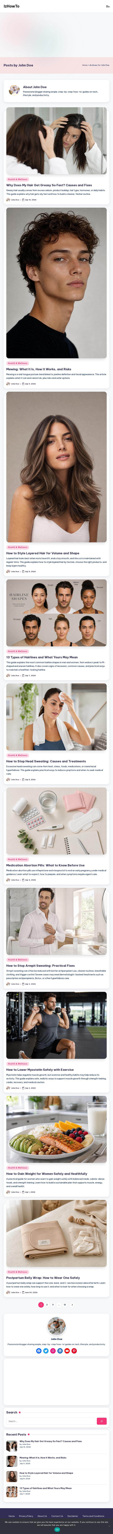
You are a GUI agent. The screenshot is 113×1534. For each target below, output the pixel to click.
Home (85, 65)
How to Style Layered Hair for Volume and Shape (42, 553)
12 (65, 1305)
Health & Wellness (17, 179)
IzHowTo (11, 6)
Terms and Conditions (93, 1516)
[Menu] (107, 6)
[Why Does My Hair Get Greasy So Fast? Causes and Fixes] (11, 1446)
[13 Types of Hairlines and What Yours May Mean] (11, 1491)
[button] (72, 1304)
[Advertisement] (56, 35)
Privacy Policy (26, 1516)
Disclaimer (73, 1516)
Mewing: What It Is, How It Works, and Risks (38, 369)
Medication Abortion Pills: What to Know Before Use (45, 865)
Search (11, 1412)
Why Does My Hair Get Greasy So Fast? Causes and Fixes (49, 185)
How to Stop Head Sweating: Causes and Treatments (46, 761)
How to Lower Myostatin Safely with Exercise (40, 1070)
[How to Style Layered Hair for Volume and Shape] (11, 1476)
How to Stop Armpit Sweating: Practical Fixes (40, 965)
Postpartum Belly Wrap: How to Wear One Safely (43, 1278)
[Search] (102, 1421)
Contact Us (57, 1516)
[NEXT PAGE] (72, 1304)
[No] (109, 1526)
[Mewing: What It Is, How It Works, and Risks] (11, 1461)
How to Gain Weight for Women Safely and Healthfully (46, 1174)
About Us (42, 1516)
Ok (57, 1529)
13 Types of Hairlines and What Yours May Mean (42, 657)
